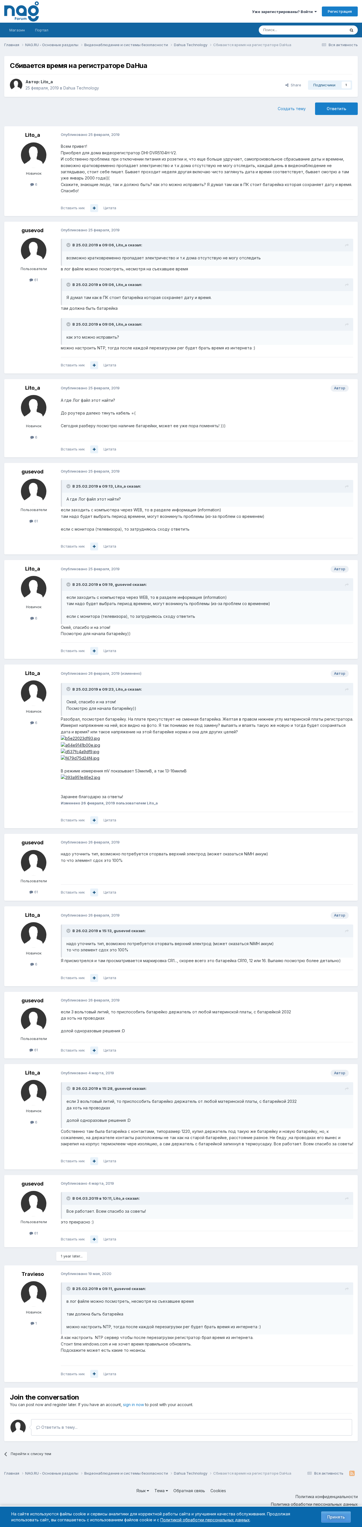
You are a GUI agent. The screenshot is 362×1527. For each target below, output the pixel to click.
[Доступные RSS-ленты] (352, 1473)
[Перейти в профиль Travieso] (33, 1294)
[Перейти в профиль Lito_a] (16, 85)
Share (294, 85)
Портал (41, 30)
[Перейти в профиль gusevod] (33, 250)
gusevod (32, 230)
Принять (336, 1517)
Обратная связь (189, 1490)
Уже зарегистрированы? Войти (283, 11)
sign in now (133, 1404)
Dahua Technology (81, 88)
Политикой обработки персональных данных (205, 1519)
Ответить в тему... (58, 1427)
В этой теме (328, 30)
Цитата (110, 208)
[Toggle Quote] (69, 245)
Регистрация (340, 11)
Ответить (336, 108)
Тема (160, 1490)
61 (35, 279)
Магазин (17, 30)
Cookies (218, 1490)
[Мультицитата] (94, 208)
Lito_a (47, 81)
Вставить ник (73, 208)
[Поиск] (351, 30)
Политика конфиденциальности (327, 1496)
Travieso (32, 1274)
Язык (141, 1490)
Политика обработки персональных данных (314, 1504)
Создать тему (292, 108)
